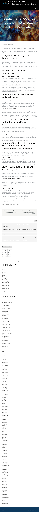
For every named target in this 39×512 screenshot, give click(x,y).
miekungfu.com (5, 318)
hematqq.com (4, 290)
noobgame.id (4, 499)
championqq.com (5, 287)
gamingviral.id (4, 468)
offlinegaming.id (5, 399)
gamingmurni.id (5, 412)
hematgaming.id (5, 435)
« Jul (19, 261)
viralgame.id (4, 500)
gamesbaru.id (4, 484)
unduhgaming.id (5, 471)
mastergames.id (5, 462)
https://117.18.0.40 (5, 288)
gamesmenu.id (5, 428)
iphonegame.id (4, 393)
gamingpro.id (4, 469)
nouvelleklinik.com (5, 336)
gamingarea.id (4, 419)
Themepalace (34, 510)
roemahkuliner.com (5, 305)
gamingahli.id (4, 418)
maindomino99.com (5, 281)
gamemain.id (4, 447)
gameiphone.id (4, 363)
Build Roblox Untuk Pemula (16, 1)
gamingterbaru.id (5, 391)
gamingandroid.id (5, 390)
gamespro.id (4, 482)
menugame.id (4, 463)
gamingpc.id (4, 388)
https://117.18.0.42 (5, 276)
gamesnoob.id (4, 481)
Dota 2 (7, 204)
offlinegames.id (5, 368)
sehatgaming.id (5, 475)
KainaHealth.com (5, 337)
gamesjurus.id (4, 431)
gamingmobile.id (5, 384)
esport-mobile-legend (15, 204)
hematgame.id (4, 460)
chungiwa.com (4, 325)
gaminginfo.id (4, 409)
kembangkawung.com (6, 324)
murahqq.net (4, 278)
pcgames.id (4, 403)
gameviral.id (4, 493)
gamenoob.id (4, 487)
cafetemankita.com (5, 320)
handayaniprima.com (6, 308)
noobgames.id (4, 491)
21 (8, 254)
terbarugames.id (5, 406)
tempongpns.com (5, 303)
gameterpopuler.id (5, 497)
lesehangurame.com (6, 300)
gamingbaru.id (4, 466)
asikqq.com (4, 269)
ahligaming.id (4, 438)
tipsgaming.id (4, 385)
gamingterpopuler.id (5, 479)
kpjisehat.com (4, 328)
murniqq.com (4, 291)
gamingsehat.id (5, 472)
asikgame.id (4, 459)
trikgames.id (4, 381)
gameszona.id (4, 437)
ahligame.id (4, 457)
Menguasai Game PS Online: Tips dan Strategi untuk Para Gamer (15, 240)
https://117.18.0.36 (5, 270)
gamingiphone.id (5, 382)
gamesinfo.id (4, 369)
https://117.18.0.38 (5, 282)
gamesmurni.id (5, 429)
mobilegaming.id (5, 396)
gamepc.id (4, 366)
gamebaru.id (4, 490)
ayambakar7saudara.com (7, 302)
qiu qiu (3, 351)
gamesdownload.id (5, 485)
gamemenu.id (4, 450)
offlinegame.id (4, 397)
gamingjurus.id (5, 413)
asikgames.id (4, 446)
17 (2, 254)
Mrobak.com (4, 317)
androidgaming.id (5, 360)
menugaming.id (5, 424)
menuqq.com (4, 292)
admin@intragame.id (7, 44)
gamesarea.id (4, 454)
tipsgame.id (4, 407)
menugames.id (5, 440)
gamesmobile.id (5, 372)
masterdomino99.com (6, 284)
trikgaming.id (4, 387)
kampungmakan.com (6, 309)
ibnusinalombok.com (6, 343)
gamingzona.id (4, 421)
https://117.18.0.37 (5, 285)
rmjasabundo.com (5, 321)
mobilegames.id (5, 371)
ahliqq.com (4, 272)
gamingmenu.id (5, 415)
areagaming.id (4, 425)
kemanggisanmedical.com (7, 333)
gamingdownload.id (5, 465)
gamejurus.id (4, 449)
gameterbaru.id (5, 378)
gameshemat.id (5, 441)
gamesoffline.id (5, 374)
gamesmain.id (4, 432)
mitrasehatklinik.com (6, 330)
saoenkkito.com (5, 306)
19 (5, 254)
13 (6, 252)
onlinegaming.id (5, 400)
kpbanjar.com (4, 331)
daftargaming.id (5, 474)
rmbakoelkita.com (5, 312)
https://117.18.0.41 (5, 279)
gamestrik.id (4, 379)
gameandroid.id (5, 362)
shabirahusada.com (5, 339)
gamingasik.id (4, 416)
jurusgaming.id (5, 422)
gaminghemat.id (5, 410)
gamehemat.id (4, 444)
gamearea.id (4, 456)
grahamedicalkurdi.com (6, 345)
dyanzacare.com (5, 346)
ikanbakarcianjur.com (6, 327)
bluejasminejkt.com (5, 315)
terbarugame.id (5, 404)
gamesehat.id (4, 496)
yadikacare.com (5, 340)
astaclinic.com (4, 342)
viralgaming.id (4, 478)
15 (9, 252)
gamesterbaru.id (5, 375)
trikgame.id (4, 359)
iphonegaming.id (5, 394)
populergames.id (5, 488)
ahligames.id (4, 443)
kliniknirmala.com (5, 334)
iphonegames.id (5, 365)
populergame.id (5, 503)
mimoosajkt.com (5, 323)
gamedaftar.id (4, 494)
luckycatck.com (5, 311)
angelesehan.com (5, 314)
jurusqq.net (4, 275)
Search (3, 218)
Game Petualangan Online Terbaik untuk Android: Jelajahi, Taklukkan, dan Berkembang (19, 237)
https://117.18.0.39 (5, 273)
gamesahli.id (4, 434)
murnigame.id (4, 453)
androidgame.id (5, 357)
